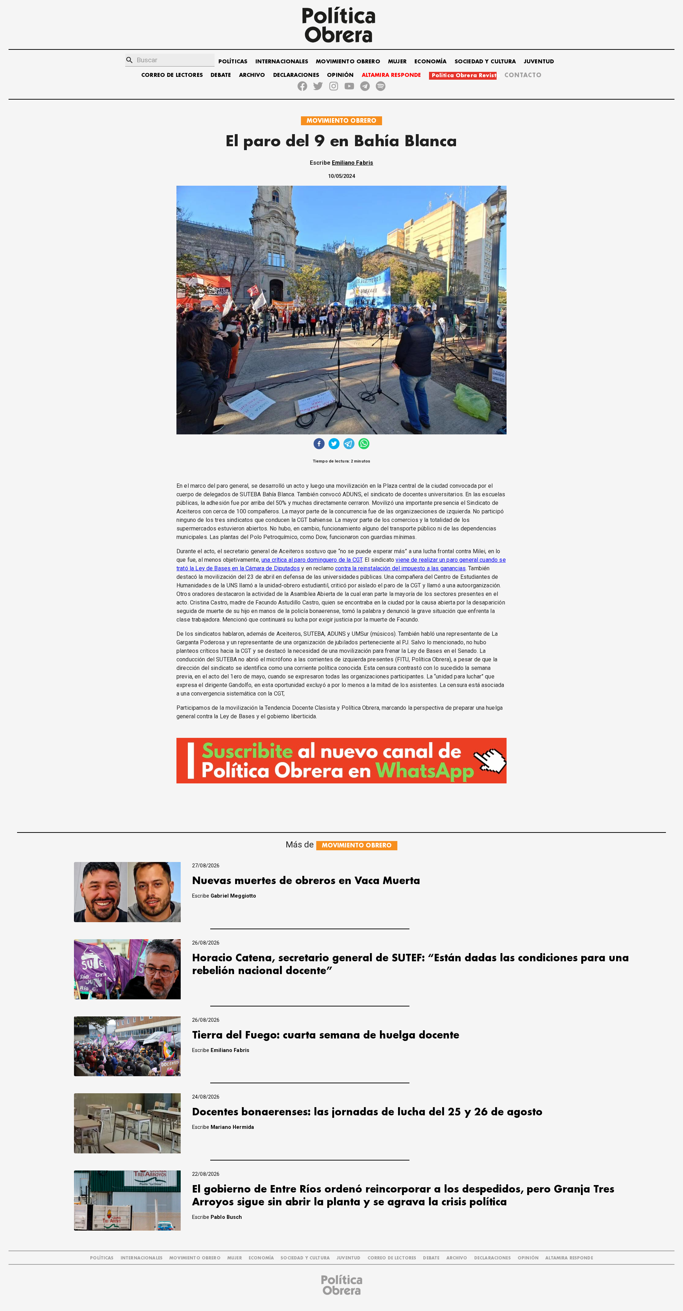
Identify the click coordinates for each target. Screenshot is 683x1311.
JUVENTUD (539, 61)
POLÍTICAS (232, 61)
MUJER (397, 61)
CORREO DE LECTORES (172, 75)
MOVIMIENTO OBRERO (348, 61)
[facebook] (319, 444)
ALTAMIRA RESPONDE (391, 75)
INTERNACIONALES (281, 61)
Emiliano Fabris (352, 162)
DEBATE (221, 75)
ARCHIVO (252, 75)
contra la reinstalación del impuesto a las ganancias (400, 568)
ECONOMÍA (430, 61)
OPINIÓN (340, 75)
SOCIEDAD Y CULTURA (485, 61)
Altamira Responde (569, 1258)
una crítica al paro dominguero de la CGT (311, 559)
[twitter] (334, 444)
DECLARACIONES (296, 75)
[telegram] (349, 444)
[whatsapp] (364, 444)
